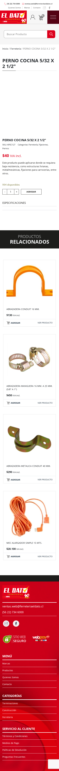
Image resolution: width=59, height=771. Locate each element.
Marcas (27, 7)
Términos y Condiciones (15, 736)
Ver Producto (45, 322)
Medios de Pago (10, 743)
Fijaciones (43, 144)
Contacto (37, 7)
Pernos (5, 148)
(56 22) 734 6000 (13, 4)
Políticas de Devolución (14, 749)
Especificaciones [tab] (14, 203)
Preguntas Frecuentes (13, 756)
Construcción (9, 710)
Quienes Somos (14, 7)
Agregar (31, 191)
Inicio (5, 48)
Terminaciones (10, 703)
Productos (7, 670)
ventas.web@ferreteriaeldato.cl (38, 4)
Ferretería (15, 48)
